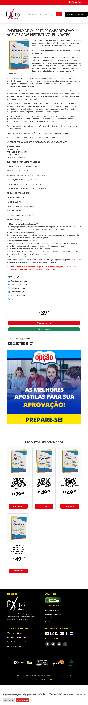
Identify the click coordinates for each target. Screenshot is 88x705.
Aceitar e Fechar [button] (22, 700)
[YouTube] (76, 2)
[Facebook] (69, 2)
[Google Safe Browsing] (42, 663)
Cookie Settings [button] (9, 700)
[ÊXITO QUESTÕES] (13, 13)
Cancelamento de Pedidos (54, 622)
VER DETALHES (18, 506)
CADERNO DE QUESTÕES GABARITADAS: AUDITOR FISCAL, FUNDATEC (18, 550)
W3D (50, 680)
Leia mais (30, 696)
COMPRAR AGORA (45, 323)
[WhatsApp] (79, 2)
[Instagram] (72, 2)
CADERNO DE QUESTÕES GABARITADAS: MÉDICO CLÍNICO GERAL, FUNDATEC (44, 483)
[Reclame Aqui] (71, 663)
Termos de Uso (50, 618)
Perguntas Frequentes (52, 610)
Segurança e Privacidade (53, 614)
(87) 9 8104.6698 (14, 633)
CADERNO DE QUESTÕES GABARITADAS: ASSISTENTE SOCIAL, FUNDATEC (70, 483)
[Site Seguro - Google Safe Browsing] (23, 663)
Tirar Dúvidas (45, 329)
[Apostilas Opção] (44, 387)
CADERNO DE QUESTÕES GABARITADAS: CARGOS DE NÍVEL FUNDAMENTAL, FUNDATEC (18, 484)
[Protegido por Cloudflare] (58, 663)
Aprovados (76, 14)
